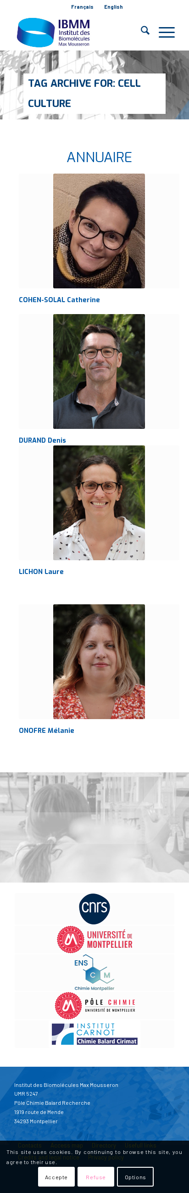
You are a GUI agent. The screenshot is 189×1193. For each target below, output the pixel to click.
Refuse (96, 1177)
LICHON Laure (41, 572)
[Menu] (162, 32)
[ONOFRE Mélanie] (99, 661)
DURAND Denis (42, 440)
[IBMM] (78, 32)
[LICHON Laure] (99, 502)
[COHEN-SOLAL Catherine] (99, 231)
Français (82, 7)
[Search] (141, 32)
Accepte (56, 1177)
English (113, 7)
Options (135, 1177)
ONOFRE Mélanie (46, 730)
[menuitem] (83, 7)
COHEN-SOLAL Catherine (59, 300)
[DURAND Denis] (99, 371)
